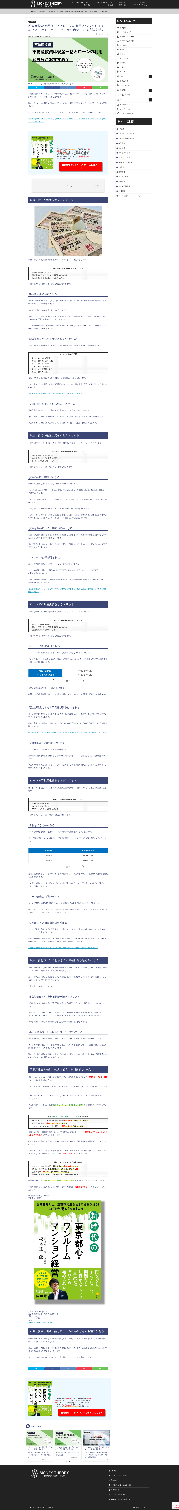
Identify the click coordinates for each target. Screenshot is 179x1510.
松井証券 (122, 148)
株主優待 (123, 45)
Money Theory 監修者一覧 (121, 1499)
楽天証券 (122, 143)
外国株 (122, 54)
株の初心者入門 (126, 32)
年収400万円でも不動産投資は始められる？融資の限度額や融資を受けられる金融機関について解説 (67, 732)
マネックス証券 (124, 153)
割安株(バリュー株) (127, 36)
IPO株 (122, 67)
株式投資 (122, 3)
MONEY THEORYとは (139, 3)
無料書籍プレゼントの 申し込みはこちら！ (81, 166)
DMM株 (121, 167)
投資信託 (81, 3)
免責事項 (114, 1480)
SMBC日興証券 (124, 186)
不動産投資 (32, 21)
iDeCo (122, 71)
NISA (122, 76)
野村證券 (122, 172)
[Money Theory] (46, 8)
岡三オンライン (124, 177)
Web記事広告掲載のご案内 (121, 1485)
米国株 (122, 49)
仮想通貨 (123, 90)
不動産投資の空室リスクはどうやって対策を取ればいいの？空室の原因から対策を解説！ (63, 948)
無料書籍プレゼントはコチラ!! (40, 1322)
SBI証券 (122, 129)
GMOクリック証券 (126, 162)
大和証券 (122, 181)
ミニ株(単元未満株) (127, 41)
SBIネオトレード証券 (127, 138)
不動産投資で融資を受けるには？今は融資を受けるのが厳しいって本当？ (57, 393)
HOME (113, 1471)
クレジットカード (126, 109)
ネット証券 (124, 58)
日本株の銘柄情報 (126, 113)
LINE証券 (122, 191)
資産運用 (105, 3)
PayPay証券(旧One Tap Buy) (130, 196)
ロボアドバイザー (126, 85)
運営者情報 (115, 1490)
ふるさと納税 (125, 95)
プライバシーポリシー (119, 1475)
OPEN (97, 185)
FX (121, 100)
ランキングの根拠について (121, 1494)
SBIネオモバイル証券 (127, 134)
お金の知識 (124, 81)
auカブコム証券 (124, 157)
